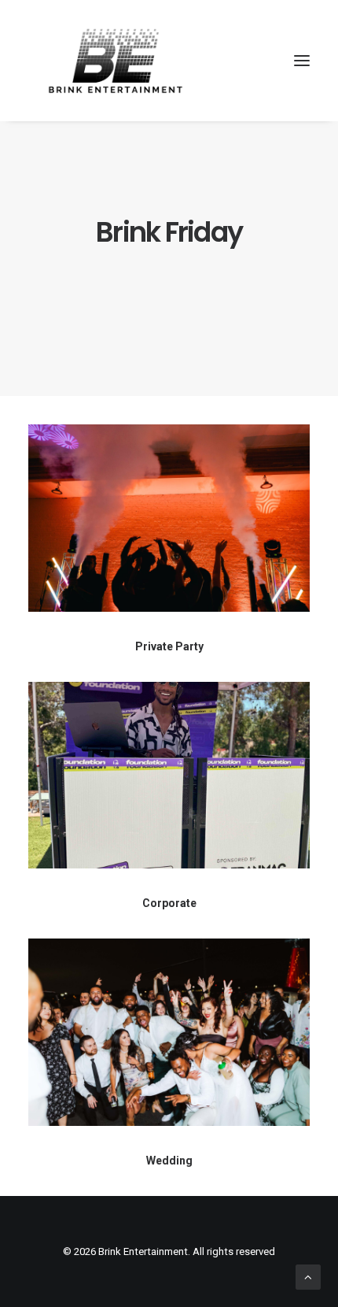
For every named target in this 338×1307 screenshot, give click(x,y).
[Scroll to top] (308, 1276)
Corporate (169, 903)
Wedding (169, 1160)
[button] (302, 60)
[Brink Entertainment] (115, 60)
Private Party (169, 646)
